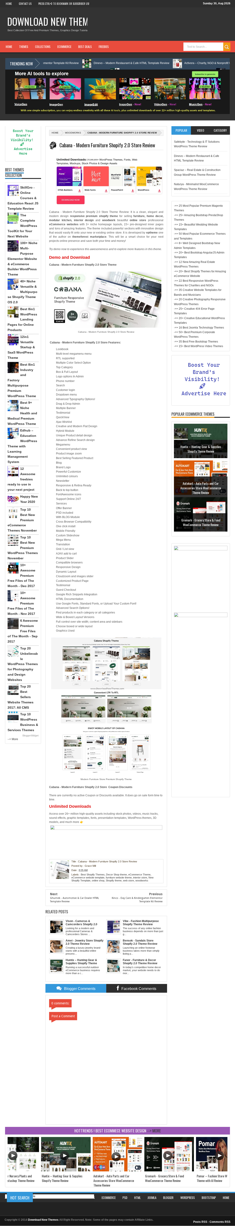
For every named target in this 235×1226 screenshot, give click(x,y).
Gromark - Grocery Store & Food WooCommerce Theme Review (200, 485)
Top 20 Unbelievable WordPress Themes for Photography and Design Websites (23, 664)
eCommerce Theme (139, 874)
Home (9, 4)
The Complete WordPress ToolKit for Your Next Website (22, 225)
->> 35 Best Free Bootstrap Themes (196, 341)
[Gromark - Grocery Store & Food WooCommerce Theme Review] (169, 1170)
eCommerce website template (87, 877)
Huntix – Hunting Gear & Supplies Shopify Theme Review (62, 1178)
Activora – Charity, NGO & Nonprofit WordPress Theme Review (190, 63)
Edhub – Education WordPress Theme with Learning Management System (22, 446)
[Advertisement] (200, 726)
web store (128, 880)
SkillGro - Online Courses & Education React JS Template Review (23, 198)
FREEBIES (104, 46)
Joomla (152, 1197)
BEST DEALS (85, 46)
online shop (98, 880)
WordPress (187, 1197)
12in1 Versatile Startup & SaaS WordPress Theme (21, 347)
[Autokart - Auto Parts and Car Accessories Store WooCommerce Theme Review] (117, 1170)
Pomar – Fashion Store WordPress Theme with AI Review (200, 522)
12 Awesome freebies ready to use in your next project (21, 479)
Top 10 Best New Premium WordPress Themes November (23, 547)
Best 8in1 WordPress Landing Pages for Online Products (22, 319)
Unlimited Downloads (70, 806)
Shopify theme (114, 880)
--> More (13, 739)
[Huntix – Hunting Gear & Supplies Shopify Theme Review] (66, 1170)
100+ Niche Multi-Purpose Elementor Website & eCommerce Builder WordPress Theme (22, 258)
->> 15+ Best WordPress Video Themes (198, 346)
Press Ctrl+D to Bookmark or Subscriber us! (63, 4)
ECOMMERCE (64, 46)
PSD (125, 1197)
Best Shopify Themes (93, 874)
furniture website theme (119, 877)
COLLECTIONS (42, 46)
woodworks (73, 132)
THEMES (23, 46)
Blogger (168, 1197)
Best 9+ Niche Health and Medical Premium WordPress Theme (22, 413)
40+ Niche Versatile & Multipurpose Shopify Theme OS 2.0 (22, 291)
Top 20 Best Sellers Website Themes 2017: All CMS (21, 697)
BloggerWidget (30, 735)
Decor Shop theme (116, 874)
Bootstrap (209, 1197)
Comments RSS (220, 1221)
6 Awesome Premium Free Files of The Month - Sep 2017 (23, 631)
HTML (137, 1197)
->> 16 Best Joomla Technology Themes (199, 327)
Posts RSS (200, 1221)
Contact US (25, 4)
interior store (140, 877)
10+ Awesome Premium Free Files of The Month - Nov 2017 (21, 603)
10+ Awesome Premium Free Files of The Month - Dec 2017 (21, 575)
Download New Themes (52, 21)
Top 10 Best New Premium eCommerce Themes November (22, 520)
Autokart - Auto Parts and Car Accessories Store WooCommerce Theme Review (200, 451)
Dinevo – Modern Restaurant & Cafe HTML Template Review (99, 63)
